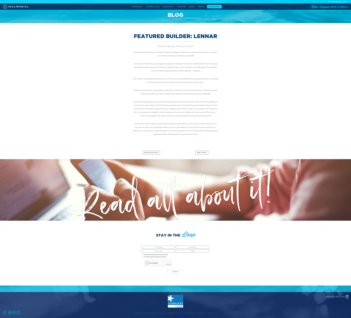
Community (137, 7)
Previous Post (151, 152)
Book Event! (214, 7)
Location (181, 7)
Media (192, 7)
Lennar (159, 56)
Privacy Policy (188, 313)
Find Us (201, 7)
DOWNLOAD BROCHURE (337, 2)
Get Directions (212, 313)
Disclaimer (200, 313)
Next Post (202, 152)
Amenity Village (192, 131)
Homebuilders (153, 7)
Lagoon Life (168, 7)
